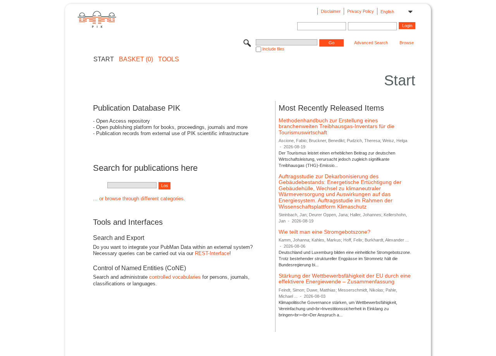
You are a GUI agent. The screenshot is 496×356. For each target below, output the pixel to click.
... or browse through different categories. (139, 198)
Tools (168, 59)
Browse (407, 42)
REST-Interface (212, 253)
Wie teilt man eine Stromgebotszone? (324, 232)
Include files (273, 49)
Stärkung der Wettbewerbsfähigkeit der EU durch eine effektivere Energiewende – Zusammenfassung (345, 279)
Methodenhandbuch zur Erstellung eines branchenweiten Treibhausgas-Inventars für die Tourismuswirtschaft (336, 126)
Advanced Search (371, 42)
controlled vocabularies (175, 277)
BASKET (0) (136, 59)
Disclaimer (331, 11)
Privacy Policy (360, 11)
